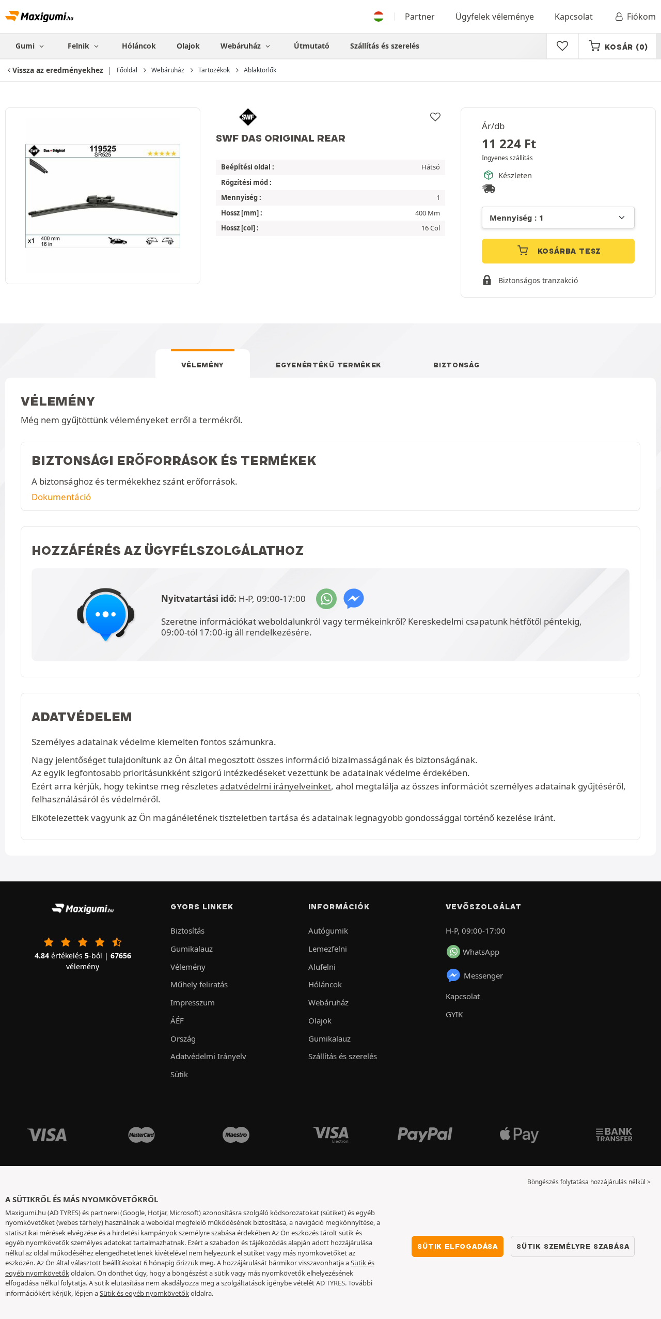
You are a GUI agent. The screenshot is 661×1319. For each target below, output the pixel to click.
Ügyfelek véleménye (494, 16)
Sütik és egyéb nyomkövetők (144, 1293)
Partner (420, 16)
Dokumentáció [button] (61, 497)
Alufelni (322, 966)
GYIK (454, 1014)
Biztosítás (187, 930)
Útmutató (311, 46)
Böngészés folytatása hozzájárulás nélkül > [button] (589, 1181)
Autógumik (328, 930)
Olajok (188, 46)
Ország (183, 1038)
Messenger (483, 975)
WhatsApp (481, 951)
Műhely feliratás (199, 984)
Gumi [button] (26, 46)
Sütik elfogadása (457, 1246)
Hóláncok (139, 46)
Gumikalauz (191, 948)
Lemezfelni (327, 948)
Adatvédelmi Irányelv (208, 1056)
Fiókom (641, 16)
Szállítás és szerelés (384, 46)
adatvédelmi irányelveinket (275, 786)
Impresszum (192, 1002)
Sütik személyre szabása (572, 1246)
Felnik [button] (79, 46)
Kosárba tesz (568, 251)
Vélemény (203, 365)
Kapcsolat (574, 16)
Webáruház (242, 46)
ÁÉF (177, 1020)
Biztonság (456, 365)
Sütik (179, 1074)
